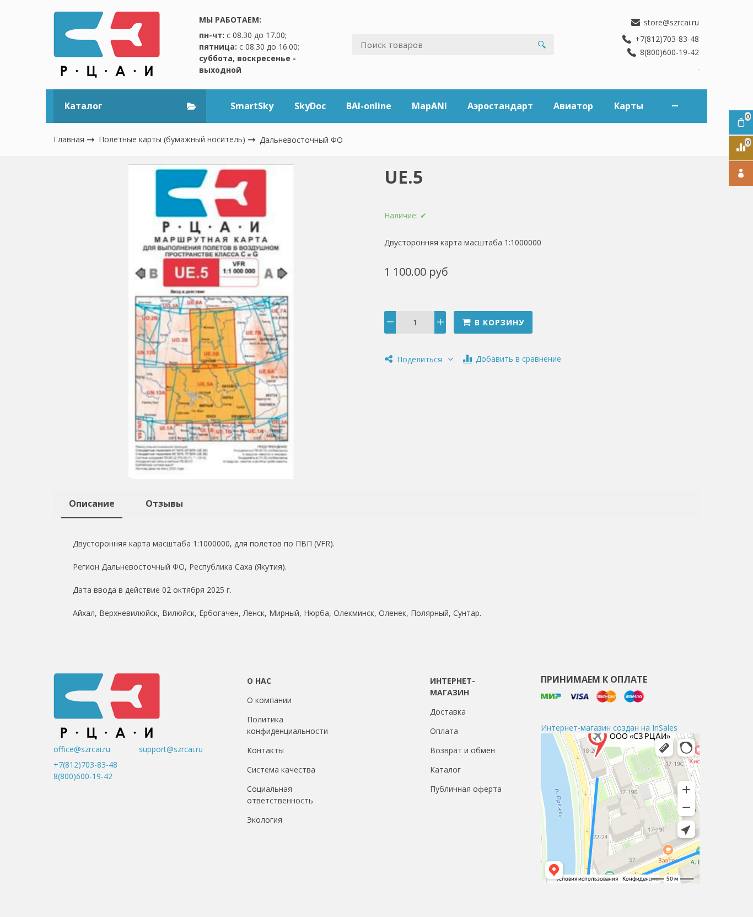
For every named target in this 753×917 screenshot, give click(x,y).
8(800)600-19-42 (82, 776)
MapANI (429, 106)
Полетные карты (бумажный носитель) (173, 139)
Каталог (445, 769)
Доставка (448, 711)
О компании (269, 700)
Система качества (281, 769)
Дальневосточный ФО (301, 140)
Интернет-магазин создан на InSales (609, 727)
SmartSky (251, 106)
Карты (628, 106)
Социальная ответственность (280, 795)
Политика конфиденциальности (287, 725)
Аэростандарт (500, 106)
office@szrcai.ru (95, 749)
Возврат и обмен (462, 750)
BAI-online (368, 106)
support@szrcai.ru (171, 749)
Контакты (265, 750)
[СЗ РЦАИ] (106, 45)
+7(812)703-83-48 (85, 764)
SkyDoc (310, 106)
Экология (264, 819)
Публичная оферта (466, 789)
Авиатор (573, 106)
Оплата (444, 731)
